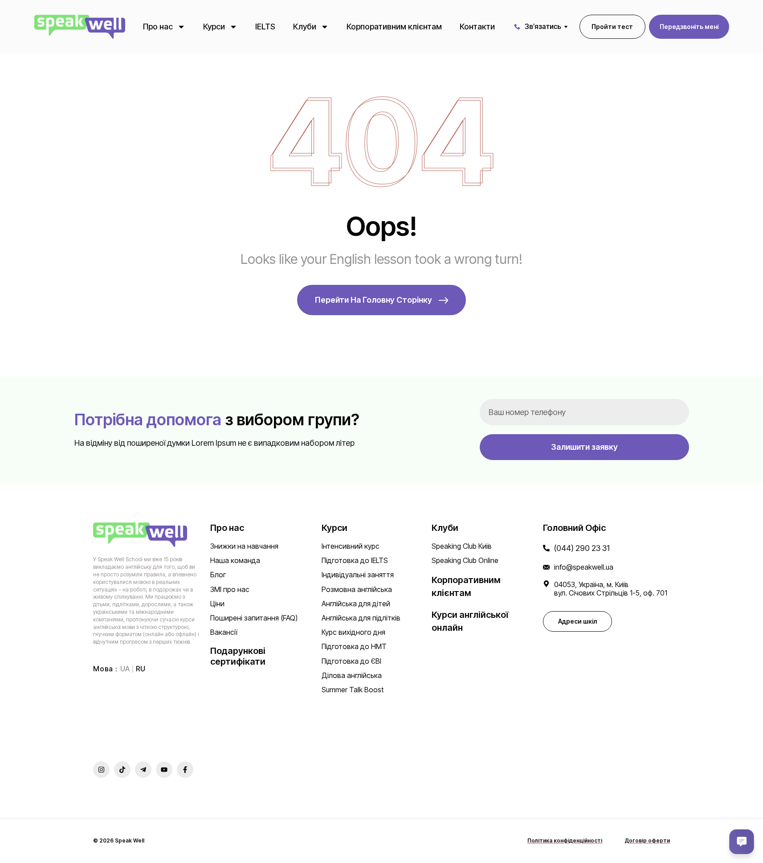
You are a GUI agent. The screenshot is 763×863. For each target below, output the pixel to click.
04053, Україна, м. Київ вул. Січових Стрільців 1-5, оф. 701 (610, 588)
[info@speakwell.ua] (546, 567)
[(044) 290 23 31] (546, 548)
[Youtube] (164, 769)
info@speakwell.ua (583, 567)
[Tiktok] (122, 769)
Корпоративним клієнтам (394, 26)
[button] (689, 27)
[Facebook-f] (185, 769)
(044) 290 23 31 (582, 548)
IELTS (265, 26)
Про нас (158, 26)
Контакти (477, 26)
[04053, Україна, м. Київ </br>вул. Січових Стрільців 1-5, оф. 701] (546, 583)
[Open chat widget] (741, 841)
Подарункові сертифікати (237, 656)
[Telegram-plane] (143, 769)
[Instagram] (101, 769)
